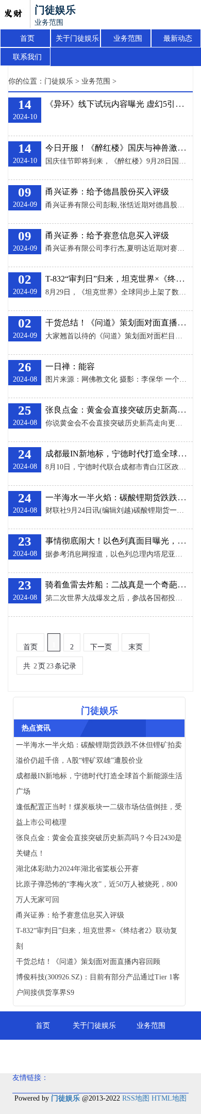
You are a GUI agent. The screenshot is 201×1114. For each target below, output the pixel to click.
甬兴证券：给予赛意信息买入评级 (107, 235)
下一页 (101, 647)
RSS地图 (135, 1098)
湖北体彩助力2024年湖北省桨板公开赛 (77, 869)
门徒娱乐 (58, 81)
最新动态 (177, 38)
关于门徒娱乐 (77, 38)
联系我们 (27, 57)
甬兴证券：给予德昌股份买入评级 (107, 191)
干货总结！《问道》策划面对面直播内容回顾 (88, 961)
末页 (135, 647)
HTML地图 (169, 1098)
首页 (27, 38)
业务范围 (127, 38)
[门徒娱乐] (13, 14)
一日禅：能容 (70, 366)
